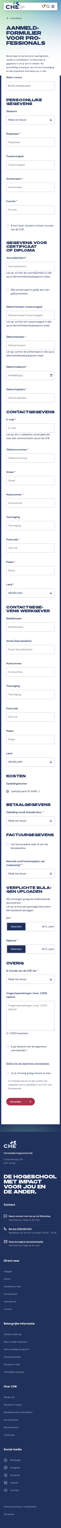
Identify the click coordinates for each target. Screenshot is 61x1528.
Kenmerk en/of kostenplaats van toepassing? (25, 863)
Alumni (7, 1278)
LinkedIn (14, 1482)
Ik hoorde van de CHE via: (22, 970)
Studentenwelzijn (12, 1356)
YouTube (14, 1490)
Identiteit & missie (13, 1404)
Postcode (13, 539)
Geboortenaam (16, 336)
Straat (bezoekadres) (18, 641)
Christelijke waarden (14, 1372)
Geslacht (11, 111)
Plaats (10, 562)
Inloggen (8, 1271)
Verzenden (15, 1101)
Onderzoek (9, 1434)
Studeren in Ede (12, 1364)
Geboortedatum (17, 366)
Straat (11, 472)
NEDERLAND (15, 593)
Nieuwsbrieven (11, 1427)
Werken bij (9, 1397)
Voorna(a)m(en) (16, 257)
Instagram (15, 1467)
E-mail (11, 419)
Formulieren (16, 18)
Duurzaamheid (11, 1419)
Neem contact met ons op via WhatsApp (30, 1216)
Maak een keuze (17, 119)
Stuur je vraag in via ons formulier (26, 1241)
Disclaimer (9, 1514)
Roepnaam (13, 133)
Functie (11, 201)
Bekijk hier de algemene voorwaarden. (28, 1063)
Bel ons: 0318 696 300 (20, 1228)
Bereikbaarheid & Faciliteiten (18, 1412)
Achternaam (14, 178)
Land (10, 584)
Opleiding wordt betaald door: (25, 812)
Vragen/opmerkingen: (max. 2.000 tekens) (26, 995)
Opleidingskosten (16, 783)
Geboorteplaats (16, 389)
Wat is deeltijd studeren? (16, 1349)
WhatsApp (15, 1460)
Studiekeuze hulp (12, 1286)
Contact (8, 1309)
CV (9, 918)
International (10, 1301)
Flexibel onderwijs (13, 1334)
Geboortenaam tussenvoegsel (24, 306)
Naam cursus (14, 77)
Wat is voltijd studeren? (15, 1341)
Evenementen (11, 1294)
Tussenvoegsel (15, 156)
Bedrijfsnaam (14, 618)
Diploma (12, 940)
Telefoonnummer (17, 449)
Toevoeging (13, 517)
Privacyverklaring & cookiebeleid (20, 1506)
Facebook (15, 1475)
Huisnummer (14, 494)
